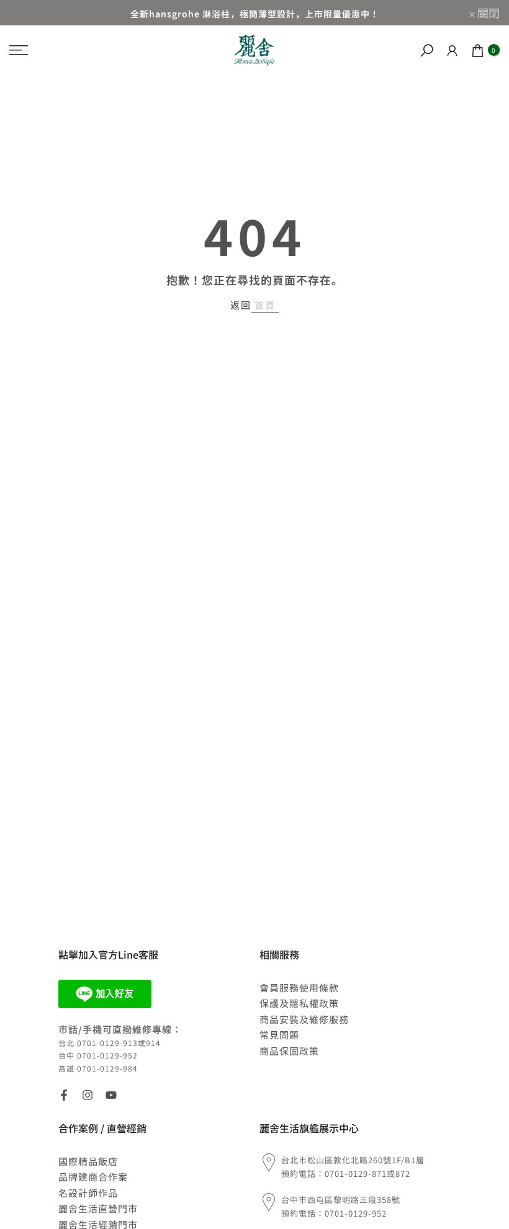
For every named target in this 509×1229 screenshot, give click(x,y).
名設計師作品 (88, 1192)
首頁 (265, 304)
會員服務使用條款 (299, 987)
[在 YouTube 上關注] (111, 1095)
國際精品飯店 (88, 1161)
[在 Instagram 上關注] (87, 1095)
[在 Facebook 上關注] (64, 1095)
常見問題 (279, 1034)
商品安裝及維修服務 (304, 1019)
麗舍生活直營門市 (98, 1208)
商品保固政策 (289, 1050)
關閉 (27, 12)
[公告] (254, 12)
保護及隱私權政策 (299, 1002)
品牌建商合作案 (93, 1176)
